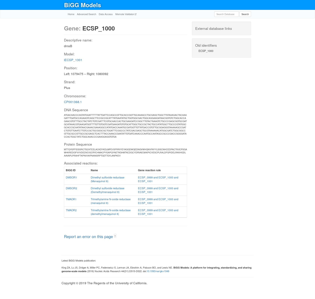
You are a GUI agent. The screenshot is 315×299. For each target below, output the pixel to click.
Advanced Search (86, 14)
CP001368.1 (73, 101)
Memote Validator (125, 14)
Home (71, 14)
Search (245, 14)
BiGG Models (82, 4)
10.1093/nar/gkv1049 (158, 271)
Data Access (106, 14)
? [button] (115, 236)
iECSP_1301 (73, 60)
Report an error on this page (89, 236)
